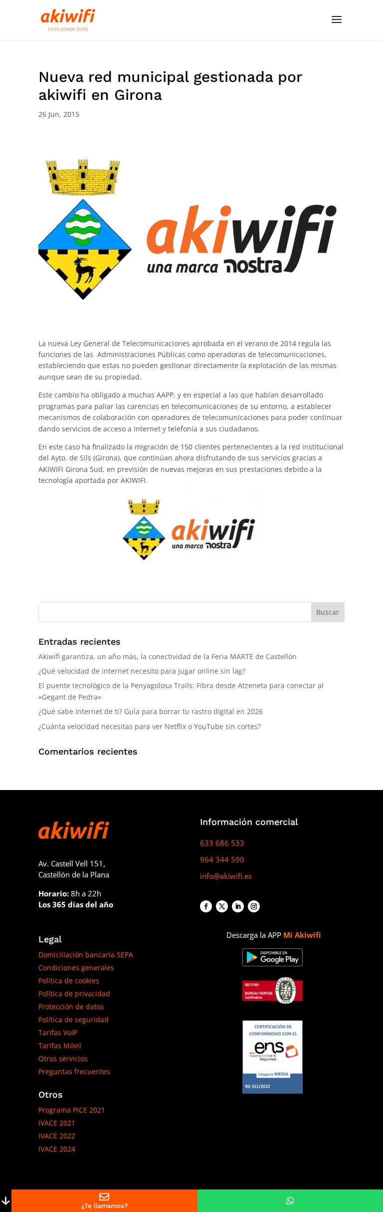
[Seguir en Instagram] (254, 906)
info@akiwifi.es (226, 876)
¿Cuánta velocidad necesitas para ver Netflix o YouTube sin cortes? (149, 726)
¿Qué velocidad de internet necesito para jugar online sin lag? (141, 671)
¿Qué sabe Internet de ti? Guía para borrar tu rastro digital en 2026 (150, 711)
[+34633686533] (290, 1201)
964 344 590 (222, 859)
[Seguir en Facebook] (206, 906)
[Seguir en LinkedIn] (238, 906)
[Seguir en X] (222, 906)
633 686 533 (222, 843)
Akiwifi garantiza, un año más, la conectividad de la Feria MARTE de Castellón (167, 656)
